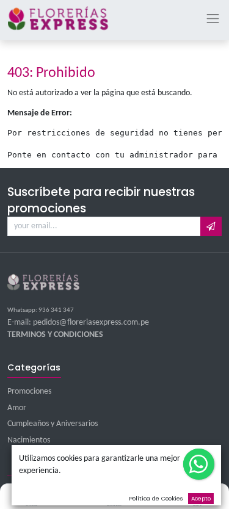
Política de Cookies (156, 498)
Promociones (29, 391)
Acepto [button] (201, 498)
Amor (16, 408)
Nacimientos (28, 440)
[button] (211, 226)
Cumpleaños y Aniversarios (52, 423)
